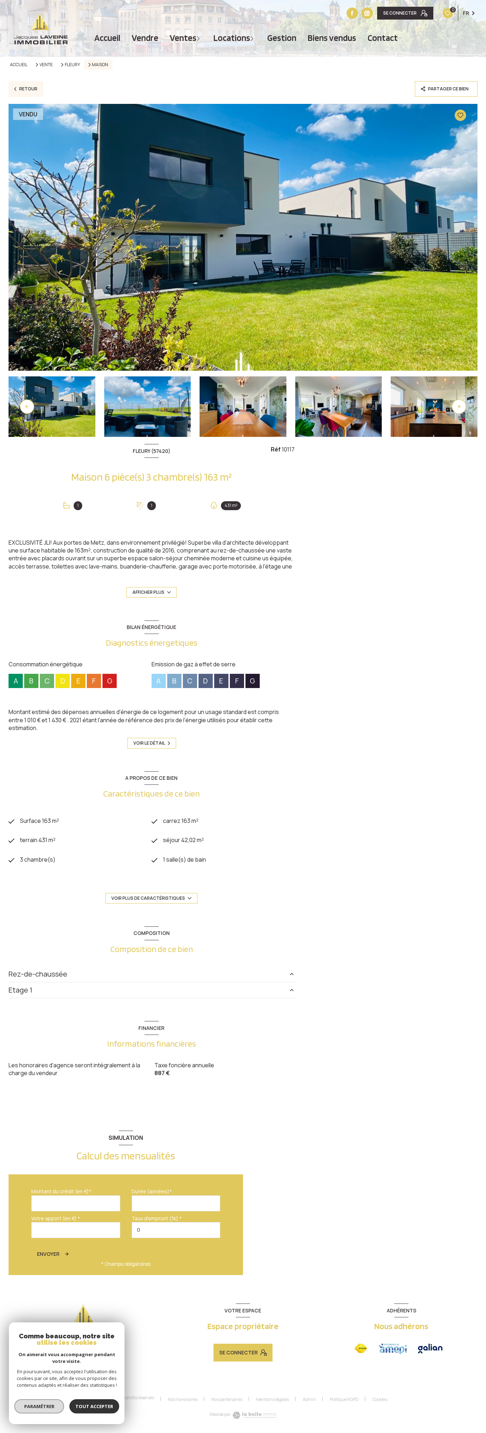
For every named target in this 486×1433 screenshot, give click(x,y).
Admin (309, 1399)
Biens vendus (332, 37)
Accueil (107, 37)
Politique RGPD (344, 1399)
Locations (231, 37)
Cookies (380, 1399)
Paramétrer (39, 1406)
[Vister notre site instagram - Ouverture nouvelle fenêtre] (367, 13)
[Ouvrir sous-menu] (199, 38)
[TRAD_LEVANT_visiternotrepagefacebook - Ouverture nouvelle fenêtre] (352, 13)
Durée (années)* (152, 1191)
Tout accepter (94, 1406)
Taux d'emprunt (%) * (157, 1218)
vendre (145, 37)
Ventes (183, 37)
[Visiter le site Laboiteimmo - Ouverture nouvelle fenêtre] (254, 1415)
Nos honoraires (182, 1399)
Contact (383, 37)
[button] (459, 407)
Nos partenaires (226, 1399)
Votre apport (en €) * (55, 1218)
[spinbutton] (176, 1230)
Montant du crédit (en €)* (61, 1191)
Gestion (281, 37)
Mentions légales (272, 1399)
